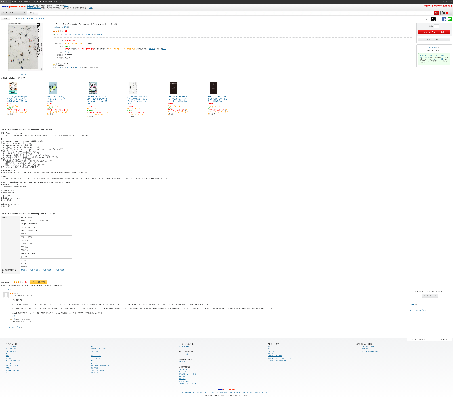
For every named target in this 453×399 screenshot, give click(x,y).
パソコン (8, 363)
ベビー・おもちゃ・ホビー (14, 346)
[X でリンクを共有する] (433, 21)
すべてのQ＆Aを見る (417, 310)
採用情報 (249, 392)
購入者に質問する (430, 296)
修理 (269, 346)
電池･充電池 (94, 368)
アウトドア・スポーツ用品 (14, 365)
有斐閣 (67, 52)
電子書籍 (8, 358)
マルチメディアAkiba (426, 55)
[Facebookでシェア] (444, 21)
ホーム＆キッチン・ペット (14, 360)
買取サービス (271, 353)
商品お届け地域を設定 (34, 8)
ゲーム (8, 372)
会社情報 (257, 392)
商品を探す (182, 379)
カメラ (93, 353)
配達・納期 (182, 376)
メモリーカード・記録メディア (100, 365)
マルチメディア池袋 (437, 59)
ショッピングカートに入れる (434, 32)
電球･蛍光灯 (94, 372)
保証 (269, 348)
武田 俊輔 (65, 27)
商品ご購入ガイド (184, 381)
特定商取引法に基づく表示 (237, 392)
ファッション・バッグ (97, 351)
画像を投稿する (25, 74)
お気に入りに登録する (434, 39)
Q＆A (412, 304)
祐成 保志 (56, 27)
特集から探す (183, 361)
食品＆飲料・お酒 (11, 348)
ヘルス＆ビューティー (12, 351)
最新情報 (99, 34)
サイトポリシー (201, 392)
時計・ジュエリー (96, 356)
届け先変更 (152, 49)
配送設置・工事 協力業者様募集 (277, 360)
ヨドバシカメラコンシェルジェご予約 (367, 351)
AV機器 (8, 368)
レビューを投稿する (38, 282)
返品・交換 (271, 351)
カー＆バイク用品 (96, 358)
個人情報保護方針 (222, 392)
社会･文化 (61, 68)
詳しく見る (13, 316)
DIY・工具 (94, 346)
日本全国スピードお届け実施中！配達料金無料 (437, 6)
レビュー (58, 34)
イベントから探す (184, 354)
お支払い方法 (183, 371)
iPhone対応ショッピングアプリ (188, 383)
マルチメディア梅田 (439, 55)
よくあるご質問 (266, 392)
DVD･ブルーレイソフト (98, 360)
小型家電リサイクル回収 (275, 356)
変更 (90, 8)
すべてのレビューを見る (11, 327)
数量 (430, 26)
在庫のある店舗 (432, 47)
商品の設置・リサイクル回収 (187, 374)
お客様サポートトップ (188, 392)
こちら (66, 6)
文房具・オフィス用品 (12, 370)
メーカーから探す (184, 346)
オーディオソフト (96, 363)
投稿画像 (90, 34)
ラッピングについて (362, 348)
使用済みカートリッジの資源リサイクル (279, 358)
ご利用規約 (211, 392)
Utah (11, 321)
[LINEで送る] (450, 21)
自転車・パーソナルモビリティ (100, 370)
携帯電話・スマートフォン (98, 348)
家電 (7, 353)
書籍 (54, 66)
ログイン (30, 6)
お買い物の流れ (183, 369)
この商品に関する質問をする (75, 34)
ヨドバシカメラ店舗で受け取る (365, 346)
